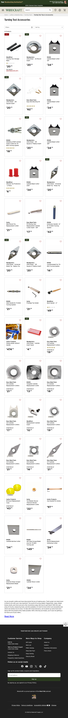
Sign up (34, 679)
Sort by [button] (37, 27)
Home (6, 15)
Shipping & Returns (13, 655)
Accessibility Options (40, 705)
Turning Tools (28, 15)
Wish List (28, 645)
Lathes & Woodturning (16, 15)
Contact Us (11, 652)
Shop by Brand (30, 656)
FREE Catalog (30, 648)
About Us (46, 642)
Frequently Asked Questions (16, 658)
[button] (49, 27)
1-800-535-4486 (13, 649)
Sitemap (53, 705)
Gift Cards (29, 642)
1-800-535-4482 (13, 644)
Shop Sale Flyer (30, 651)
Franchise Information (50, 648)
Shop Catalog (30, 653)
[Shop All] (3, 10)
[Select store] (55, 10)
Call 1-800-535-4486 (57, 2)
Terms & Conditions (27, 705)
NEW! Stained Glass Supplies (34, 5)
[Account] (59, 10)
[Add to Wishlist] (20, 36)
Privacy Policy (31, 683)
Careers (46, 645)
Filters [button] (7, 27)
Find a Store (47, 651)
